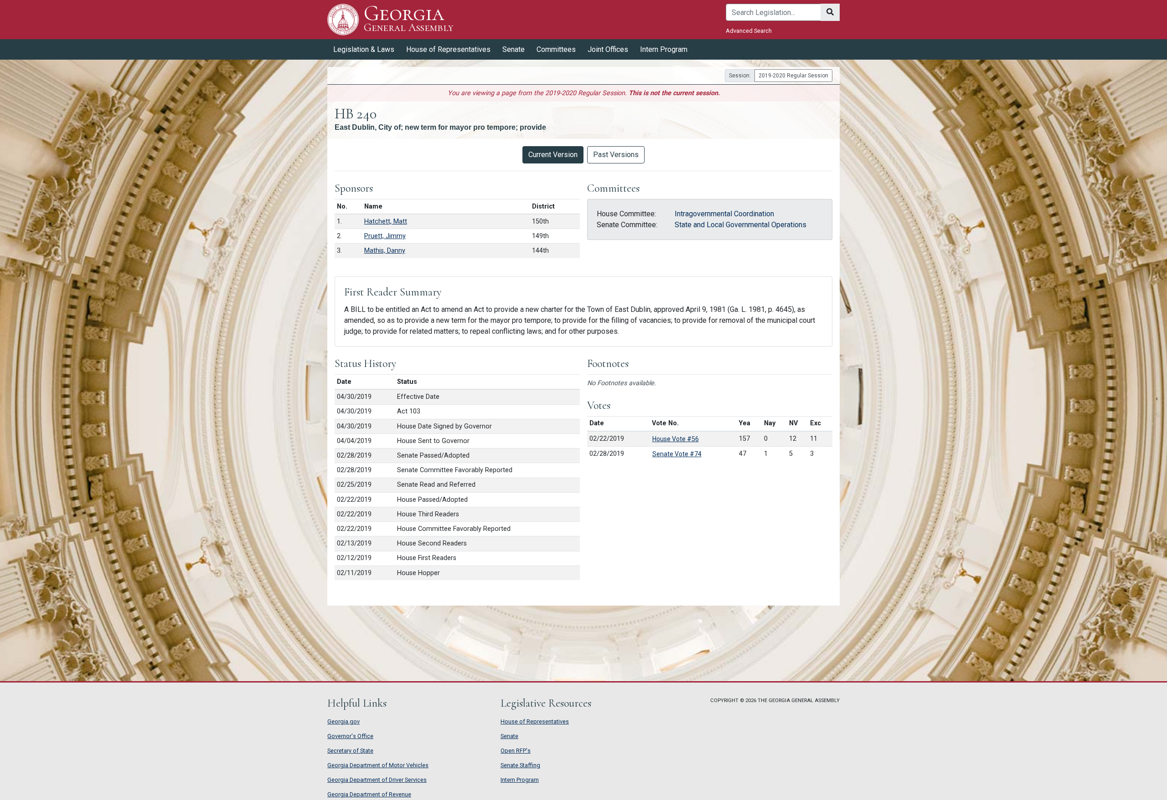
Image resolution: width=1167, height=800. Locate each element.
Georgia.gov (343, 721)
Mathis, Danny (384, 251)
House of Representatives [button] (448, 49)
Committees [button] (556, 49)
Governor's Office (350, 736)
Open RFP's (516, 750)
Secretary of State (350, 750)
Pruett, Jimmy (385, 236)
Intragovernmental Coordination (724, 213)
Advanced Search (749, 30)
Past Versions (616, 154)
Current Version (553, 154)
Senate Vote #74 (677, 454)
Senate (509, 736)
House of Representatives (535, 721)
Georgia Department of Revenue (369, 794)
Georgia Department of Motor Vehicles (378, 765)
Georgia (408, 19)
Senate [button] (513, 49)
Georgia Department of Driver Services (377, 779)
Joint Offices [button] (608, 49)
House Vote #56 (675, 439)
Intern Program (663, 49)
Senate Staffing (520, 765)
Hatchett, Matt (385, 221)
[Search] (830, 12)
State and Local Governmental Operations (740, 224)
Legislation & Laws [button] (363, 49)
